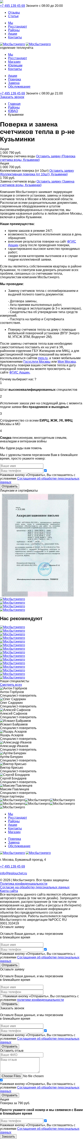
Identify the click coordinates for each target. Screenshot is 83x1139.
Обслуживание (19, 86)
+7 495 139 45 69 (12, 5)
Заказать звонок (12, 97)
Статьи (13, 16)
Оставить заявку (37, 158)
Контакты (15, 37)
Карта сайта (9, 891)
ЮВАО (13, 111)
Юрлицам (15, 65)
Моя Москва (67, 361)
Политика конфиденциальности (23, 883)
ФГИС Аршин (19, 372)
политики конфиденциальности (40, 999)
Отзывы (14, 12)
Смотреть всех (11, 684)
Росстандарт (17, 26)
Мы (10, 23)
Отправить (10, 486)
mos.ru (43, 358)
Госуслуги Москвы (37, 361)
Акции (12, 33)
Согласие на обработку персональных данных (35, 887)
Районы (14, 30)
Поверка (14, 79)
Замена (14, 83)
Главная (14, 103)
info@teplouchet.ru (13, 873)
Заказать (8, 1136)
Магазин (14, 61)
